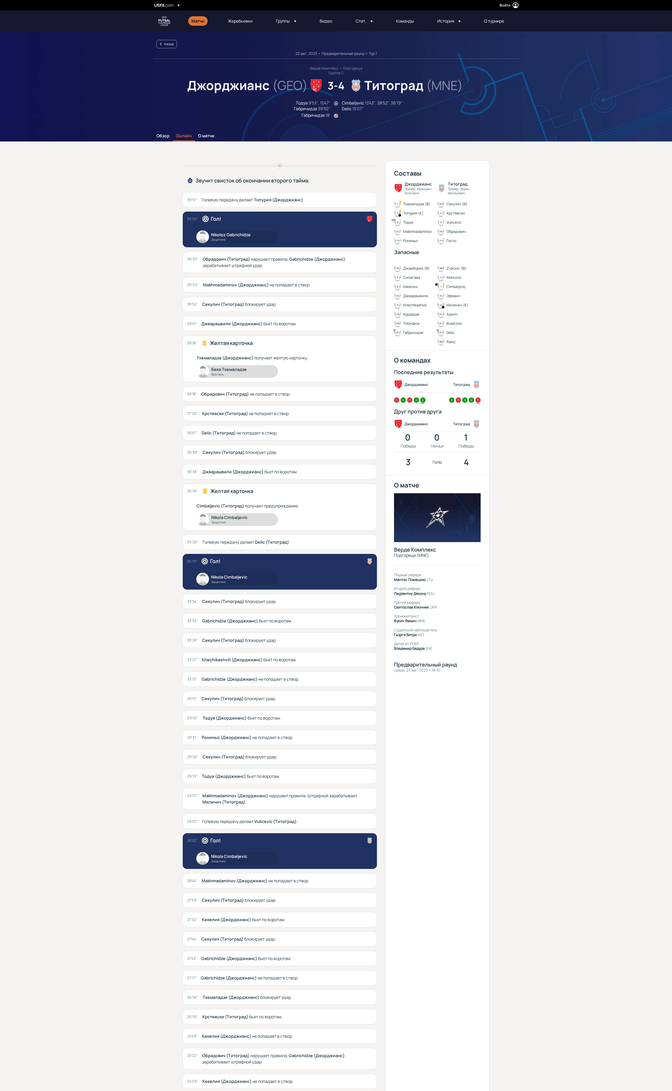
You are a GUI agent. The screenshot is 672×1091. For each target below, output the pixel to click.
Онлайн (184, 136)
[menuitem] (203, 21)
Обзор (163, 136)
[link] (198, 21)
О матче (206, 136)
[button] (286, 21)
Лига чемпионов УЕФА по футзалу (164, 21)
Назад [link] (169, 44)
